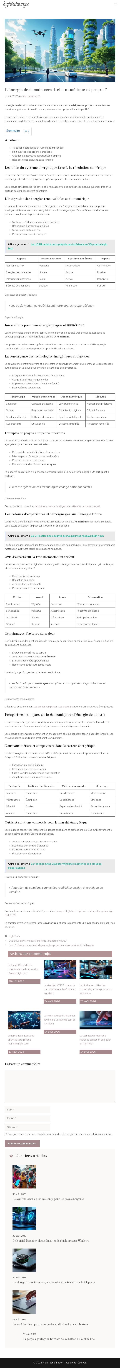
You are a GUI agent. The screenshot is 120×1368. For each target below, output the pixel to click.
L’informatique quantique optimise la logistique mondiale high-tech (21, 1039)
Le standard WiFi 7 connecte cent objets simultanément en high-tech (60, 989)
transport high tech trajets (70, 911)
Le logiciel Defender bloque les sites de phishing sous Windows (50, 1240)
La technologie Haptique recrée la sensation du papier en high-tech (95, 1039)
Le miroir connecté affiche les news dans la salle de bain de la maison (59, 1019)
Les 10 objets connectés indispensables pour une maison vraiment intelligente (51, 945)
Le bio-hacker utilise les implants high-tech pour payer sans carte (96, 989)
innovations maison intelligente (51, 506)
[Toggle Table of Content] (24, 131)
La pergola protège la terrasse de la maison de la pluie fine (59, 1339)
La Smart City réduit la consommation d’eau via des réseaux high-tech (23, 969)
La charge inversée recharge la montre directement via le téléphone (53, 1282)
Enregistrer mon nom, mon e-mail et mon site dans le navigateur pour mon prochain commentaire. (60, 1134)
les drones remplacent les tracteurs (53, 706)
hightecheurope (16, 4)
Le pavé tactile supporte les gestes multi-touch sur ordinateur (50, 1324)
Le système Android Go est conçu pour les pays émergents (48, 1199)
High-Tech (14, 936)
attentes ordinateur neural (86, 506)
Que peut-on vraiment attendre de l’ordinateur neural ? (38, 940)
